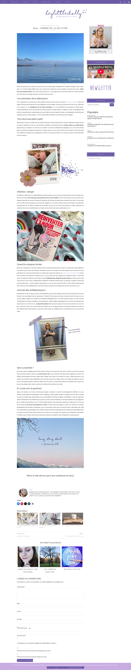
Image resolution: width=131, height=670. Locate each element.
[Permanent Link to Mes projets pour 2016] (72, 566)
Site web (19, 619)
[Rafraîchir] (30, 628)
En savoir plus (75, 667)
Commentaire (21, 587)
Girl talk (56, 25)
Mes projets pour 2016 (72, 569)
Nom (18, 603)
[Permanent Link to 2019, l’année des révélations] (50, 566)
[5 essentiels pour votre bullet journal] (50, 519)
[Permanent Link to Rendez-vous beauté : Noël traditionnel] (28, 566)
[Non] (129, 666)
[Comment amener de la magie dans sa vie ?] (27, 519)
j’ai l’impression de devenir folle (70, 273)
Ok (56, 667)
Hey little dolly (65, 14)
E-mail (19, 611)
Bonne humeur (47, 25)
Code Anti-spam (21, 635)
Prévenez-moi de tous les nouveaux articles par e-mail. (32, 657)
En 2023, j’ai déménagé (72, 102)
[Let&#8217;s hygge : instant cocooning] (72, 519)
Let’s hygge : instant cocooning (71, 525)
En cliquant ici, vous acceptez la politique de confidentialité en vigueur (37, 643)
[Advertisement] (100, 196)
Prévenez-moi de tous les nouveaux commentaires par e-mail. (33, 651)
